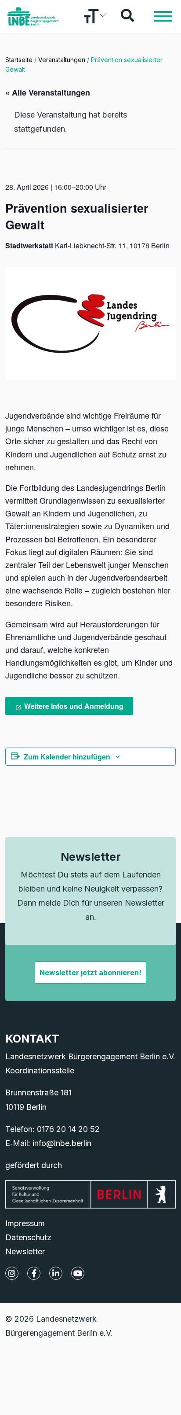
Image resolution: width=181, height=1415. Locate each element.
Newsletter (25, 1251)
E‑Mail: (48, 1143)
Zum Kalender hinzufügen (67, 757)
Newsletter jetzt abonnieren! (90, 972)
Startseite (19, 59)
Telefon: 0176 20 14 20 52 (52, 1129)
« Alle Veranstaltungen (47, 92)
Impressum (25, 1223)
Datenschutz (28, 1237)
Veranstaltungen (61, 59)
